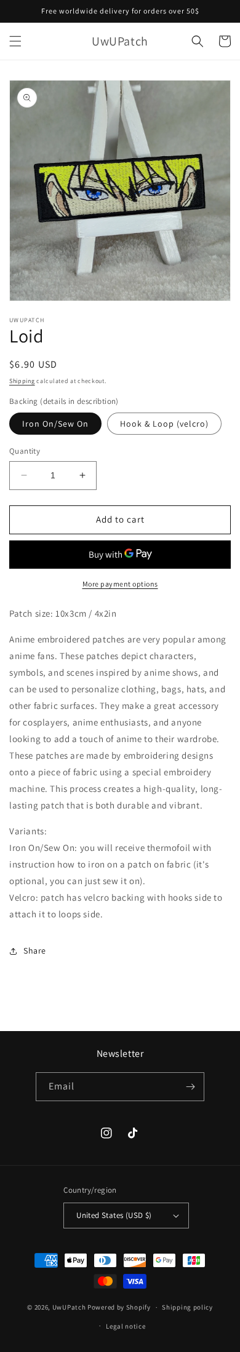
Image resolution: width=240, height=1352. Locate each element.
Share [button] (34, 950)
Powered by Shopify (119, 1307)
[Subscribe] (190, 1086)
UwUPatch (69, 1307)
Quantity (24, 451)
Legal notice (125, 1326)
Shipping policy (187, 1307)
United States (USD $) (113, 1215)
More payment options (120, 583)
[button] (15, 41)
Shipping (22, 381)
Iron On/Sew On (55, 423)
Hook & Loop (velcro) (164, 423)
